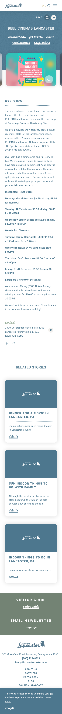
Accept (9, 708)
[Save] (53, 17)
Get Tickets (36, 37)
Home (39, 18)
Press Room (31, 677)
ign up (31, 627)
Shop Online (42, 43)
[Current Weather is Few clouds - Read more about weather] (43, 5)
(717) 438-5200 (14, 336)
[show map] (50, 330)
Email (50, 37)
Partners (31, 673)
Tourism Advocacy (31, 685)
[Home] (15, 5)
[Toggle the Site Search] (49, 5)
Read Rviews (21, 43)
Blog (31, 681)
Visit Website (16, 37)
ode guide (31, 606)
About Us (31, 669)
